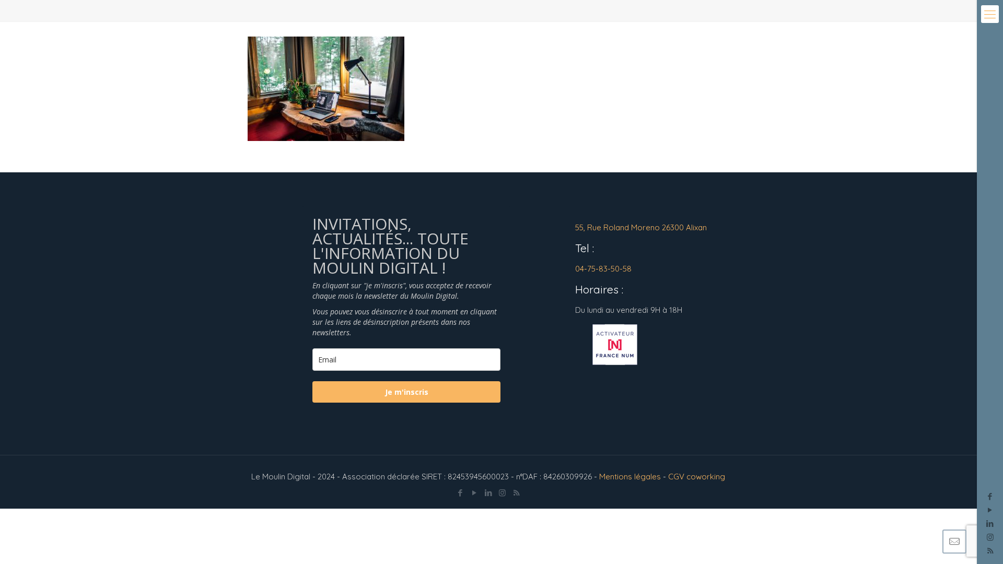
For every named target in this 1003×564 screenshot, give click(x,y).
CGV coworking (696, 476)
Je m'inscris (406, 392)
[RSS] (516, 493)
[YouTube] (990, 510)
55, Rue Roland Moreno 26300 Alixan (641, 227)
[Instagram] (990, 537)
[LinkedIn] (990, 523)
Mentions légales (630, 476)
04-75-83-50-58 (603, 269)
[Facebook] (990, 496)
